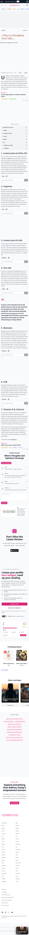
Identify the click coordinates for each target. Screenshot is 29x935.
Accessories (4, 823)
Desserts (17, 833)
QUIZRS (27, 100)
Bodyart (17, 828)
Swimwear (18, 873)
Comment (4, 503)
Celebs (17, 831)
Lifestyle (3, 854)
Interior (3, 852)
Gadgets (3, 844)
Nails (3, 862)
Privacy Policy (5, 902)
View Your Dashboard (16, 608)
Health (3, 849)
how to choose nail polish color (14, 737)
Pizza (10, 447)
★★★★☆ (25, 30)
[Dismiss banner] (26, 507)
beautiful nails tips (20, 721)
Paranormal (18, 862)
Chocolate (15, 447)
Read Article (13, 706)
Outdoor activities (12, 98)
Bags (3, 825)
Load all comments (6, 463)
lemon (9, 158)
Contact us (4, 889)
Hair (16, 847)
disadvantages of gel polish (14, 729)
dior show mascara (12, 313)
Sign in (3, 612)
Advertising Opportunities (7, 897)
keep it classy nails (9, 721)
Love (17, 854)
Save (20, 72)
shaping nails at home (14, 735)
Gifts (3, 847)
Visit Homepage (14, 803)
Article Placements (6, 894)
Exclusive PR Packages (7, 900)
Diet (2, 836)
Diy (18, 9)
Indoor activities (5, 98)
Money (17, 857)
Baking (17, 825)
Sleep (17, 870)
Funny (17, 841)
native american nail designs (14, 732)
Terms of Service (5, 905)
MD (15, 72)
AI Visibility (4, 892)
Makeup (3, 857)
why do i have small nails (14, 727)
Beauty (3, 828)
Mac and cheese (5, 447)
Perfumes (18, 865)
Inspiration (18, 849)
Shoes (17, 868)
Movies (3, 860)
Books (3, 831)
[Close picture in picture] (17, 927)
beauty (3, 30)
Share (25, 72)
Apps (17, 823)
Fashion (3, 839)
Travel (17, 876)
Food (3, 841)
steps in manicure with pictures (14, 719)
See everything (5, 670)
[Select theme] (24, 5)
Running (4, 868)
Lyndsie (4, 72)
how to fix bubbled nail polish (14, 740)
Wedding (18, 878)
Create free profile (14, 604)
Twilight (3, 878)
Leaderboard (5, 635)
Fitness (17, 839)
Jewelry (17, 852)
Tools (17, 881)
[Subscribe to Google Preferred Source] (9, 511)
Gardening (22, 9)
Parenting (9, 9)
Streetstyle (4, 873)
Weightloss (4, 9)
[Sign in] (27, 5)
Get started (23, 635)
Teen (3, 876)
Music (17, 860)
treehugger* (13, 439)
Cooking (3, 833)
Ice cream (20, 447)
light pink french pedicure (14, 724)
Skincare (14, 9)
